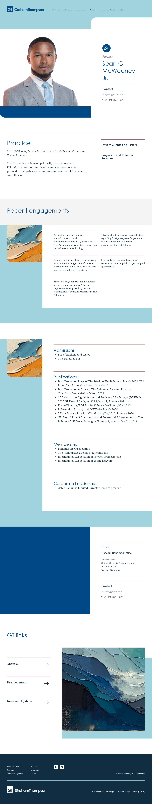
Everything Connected (135, 773)
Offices (123, 10)
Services (93, 10)
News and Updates (109, 10)
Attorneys (67, 10)
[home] (25, 9)
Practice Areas (81, 10)
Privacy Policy (139, 792)
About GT (56, 10)
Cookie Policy (124, 792)
